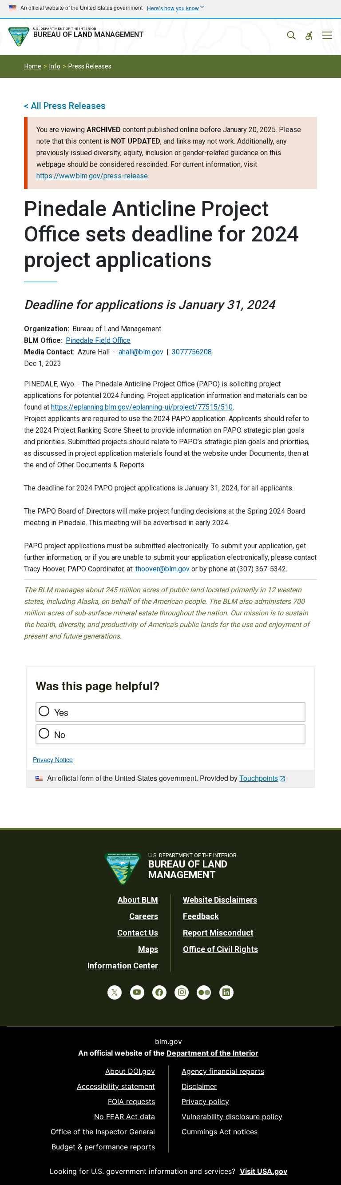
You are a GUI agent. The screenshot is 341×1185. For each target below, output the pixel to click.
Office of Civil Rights (220, 949)
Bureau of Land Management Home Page (78, 37)
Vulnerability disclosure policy (232, 1116)
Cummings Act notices (220, 1131)
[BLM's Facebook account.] (159, 992)
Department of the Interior (212, 1052)
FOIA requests (131, 1101)
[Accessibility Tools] (309, 35)
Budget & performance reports (103, 1146)
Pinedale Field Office (98, 340)
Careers (143, 916)
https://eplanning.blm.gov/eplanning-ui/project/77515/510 (142, 407)
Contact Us (137, 932)
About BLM (138, 899)
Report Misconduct (218, 932)
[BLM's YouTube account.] (137, 992)
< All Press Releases (65, 105)
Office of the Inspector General (103, 1131)
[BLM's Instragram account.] (181, 992)
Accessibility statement (116, 1086)
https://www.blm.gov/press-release (92, 176)
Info (54, 66)
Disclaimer (199, 1086)
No (59, 734)
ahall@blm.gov (141, 352)
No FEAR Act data (124, 1116)
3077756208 (192, 352)
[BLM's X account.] (114, 992)
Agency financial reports (223, 1071)
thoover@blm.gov (162, 569)
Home (32, 66)
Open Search (291, 35)
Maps (148, 949)
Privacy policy (205, 1101)
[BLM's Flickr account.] (204, 992)
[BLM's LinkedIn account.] (226, 992)
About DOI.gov (130, 1071)
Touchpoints (258, 778)
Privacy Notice (53, 759)
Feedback (201, 916)
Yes (61, 712)
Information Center (122, 965)
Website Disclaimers (220, 899)
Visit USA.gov (263, 1171)
